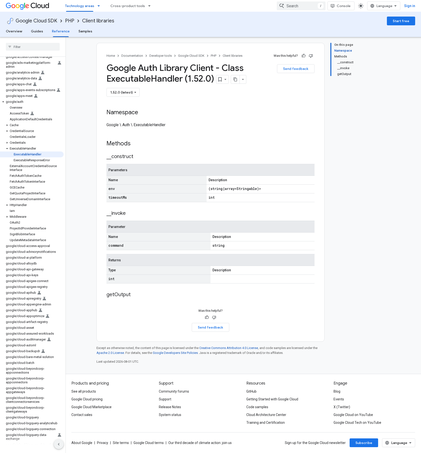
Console (344, 6)
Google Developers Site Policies (175, 353)
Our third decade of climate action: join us (200, 443)
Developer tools (160, 55)
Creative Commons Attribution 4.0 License (228, 348)
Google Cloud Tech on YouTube (357, 423)
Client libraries (98, 21)
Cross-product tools (127, 6)
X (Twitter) (342, 407)
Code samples (257, 407)
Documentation (132, 55)
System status (170, 415)
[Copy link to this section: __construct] (138, 157)
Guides (37, 31)
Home (110, 55)
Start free (401, 21)
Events (339, 399)
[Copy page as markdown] (235, 79)
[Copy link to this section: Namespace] (143, 113)
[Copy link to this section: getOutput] (135, 295)
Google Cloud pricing (87, 399)
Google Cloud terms (149, 443)
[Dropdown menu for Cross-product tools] (151, 6)
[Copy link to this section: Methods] (137, 144)
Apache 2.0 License (110, 353)
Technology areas (79, 6)
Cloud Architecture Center (266, 415)
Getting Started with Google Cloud (272, 399)
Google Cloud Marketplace (91, 407)
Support (165, 399)
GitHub (251, 391)
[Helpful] (303, 55)
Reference (61, 31)
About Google (81, 443)
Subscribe (363, 443)
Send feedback (295, 68)
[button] (32, 102)
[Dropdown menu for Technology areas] (100, 6)
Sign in (409, 6)
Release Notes (170, 407)
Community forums (174, 391)
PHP (69, 21)
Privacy (102, 443)
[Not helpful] (311, 55)
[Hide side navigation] (59, 444)
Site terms (121, 443)
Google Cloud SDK (36, 21)
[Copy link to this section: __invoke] (130, 214)
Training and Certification (265, 423)
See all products (83, 391)
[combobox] (301, 5)
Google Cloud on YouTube (353, 415)
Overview (14, 31)
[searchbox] (33, 47)
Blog (337, 391)
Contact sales (81, 415)
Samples (85, 31)
